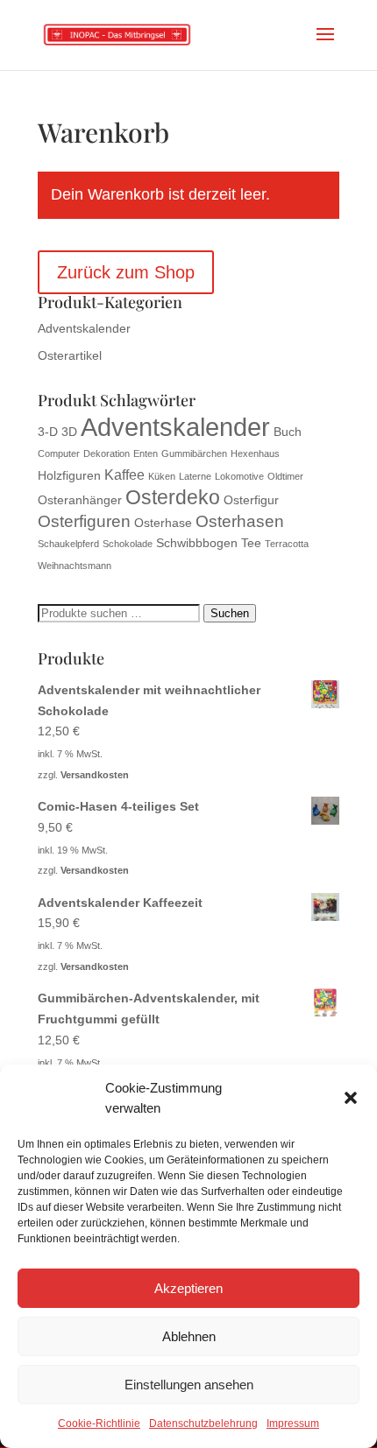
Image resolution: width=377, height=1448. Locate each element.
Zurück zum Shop (126, 272)
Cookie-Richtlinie (99, 1423)
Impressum (293, 1423)
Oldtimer (285, 476)
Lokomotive (239, 476)
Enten (145, 453)
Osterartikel (70, 355)
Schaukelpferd (68, 543)
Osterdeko (172, 497)
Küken (161, 476)
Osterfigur (251, 500)
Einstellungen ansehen (188, 1384)
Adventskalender (84, 328)
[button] (350, 1098)
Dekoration (106, 453)
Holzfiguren (69, 475)
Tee (251, 543)
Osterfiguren (84, 521)
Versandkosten (94, 775)
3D (69, 432)
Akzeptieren (188, 1288)
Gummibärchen (194, 453)
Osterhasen (240, 521)
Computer (59, 453)
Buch (288, 432)
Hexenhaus (255, 453)
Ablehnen (189, 1336)
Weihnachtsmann (74, 565)
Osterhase (163, 523)
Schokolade (128, 543)
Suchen (229, 613)
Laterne (195, 476)
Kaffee (124, 474)
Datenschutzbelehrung (203, 1423)
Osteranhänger (80, 500)
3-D (48, 432)
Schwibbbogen (197, 543)
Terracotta (287, 543)
